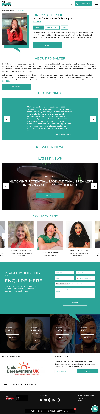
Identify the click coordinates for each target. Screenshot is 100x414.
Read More (7, 81)
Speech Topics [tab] (52, 27)
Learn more (63, 411)
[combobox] (78, 278)
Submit (75, 303)
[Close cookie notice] (75, 409)
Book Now (16, 87)
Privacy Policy (82, 398)
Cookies (80, 401)
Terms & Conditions (85, 396)
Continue (50, 411)
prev (7, 119)
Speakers (10, 10)
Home (4, 10)
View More (49, 195)
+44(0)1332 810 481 (84, 4)
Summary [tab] (38, 27)
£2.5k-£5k (37, 21)
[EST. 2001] (6, 6)
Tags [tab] (64, 27)
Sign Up (88, 371)
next (93, 119)
